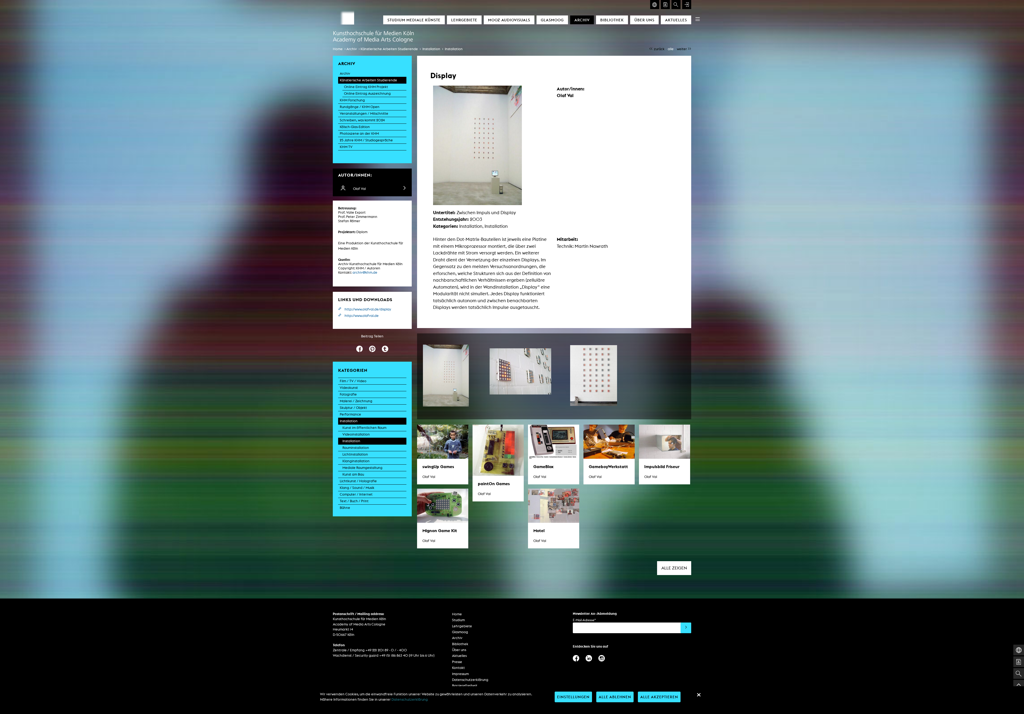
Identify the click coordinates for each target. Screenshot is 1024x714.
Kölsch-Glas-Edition (355, 127)
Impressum (460, 674)
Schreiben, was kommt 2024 (362, 120)
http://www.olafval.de (362, 316)
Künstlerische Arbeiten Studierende (389, 49)
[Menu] (697, 19)
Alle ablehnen (615, 697)
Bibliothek (612, 20)
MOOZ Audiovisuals (509, 20)
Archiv (582, 20)
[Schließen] (698, 694)
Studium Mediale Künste (414, 20)
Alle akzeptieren (659, 697)
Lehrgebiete (464, 20)
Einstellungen (573, 697)
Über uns (644, 20)
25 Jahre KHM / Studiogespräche (366, 140)
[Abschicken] (686, 628)
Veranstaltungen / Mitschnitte (364, 113)
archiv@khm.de (365, 272)
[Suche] (676, 4)
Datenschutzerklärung (470, 680)
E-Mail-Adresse (584, 620)
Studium (458, 620)
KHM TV (346, 147)
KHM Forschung (352, 100)
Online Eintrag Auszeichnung (367, 93)
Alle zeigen (674, 568)
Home (338, 49)
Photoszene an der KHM (359, 133)
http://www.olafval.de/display (368, 309)
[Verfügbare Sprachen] (654, 4)
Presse (457, 662)
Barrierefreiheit (464, 686)
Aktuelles (676, 20)
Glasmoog (552, 20)
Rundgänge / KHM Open (359, 107)
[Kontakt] (665, 4)
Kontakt (458, 668)
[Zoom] (446, 375)
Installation (431, 49)
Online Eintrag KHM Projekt (366, 87)
